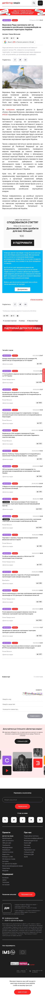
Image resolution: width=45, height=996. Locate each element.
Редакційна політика (31, 836)
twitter (4, 880)
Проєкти (6, 832)
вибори (22, 321)
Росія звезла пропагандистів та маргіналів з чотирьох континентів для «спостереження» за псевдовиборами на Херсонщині (22, 415)
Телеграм (5, 882)
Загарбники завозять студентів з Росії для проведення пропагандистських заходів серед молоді (20, 576)
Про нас (28, 832)
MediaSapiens (7, 838)
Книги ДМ (27, 843)
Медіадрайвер (7, 847)
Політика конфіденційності (33, 838)
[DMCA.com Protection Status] (14, 965)
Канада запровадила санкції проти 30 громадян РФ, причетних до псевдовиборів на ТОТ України (19, 359)
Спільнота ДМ (22, 741)
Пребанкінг (6, 845)
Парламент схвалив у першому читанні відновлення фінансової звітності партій (20, 539)
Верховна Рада (33, 321)
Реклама (27, 845)
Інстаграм (5, 885)
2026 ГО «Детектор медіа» (14, 920)
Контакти (27, 847)
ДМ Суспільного (8, 841)
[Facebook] (15, 60)
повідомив (10, 109)
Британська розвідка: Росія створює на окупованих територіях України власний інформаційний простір (21, 504)
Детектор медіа (7, 836)
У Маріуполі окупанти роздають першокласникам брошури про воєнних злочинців (22, 487)
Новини (15, 20)
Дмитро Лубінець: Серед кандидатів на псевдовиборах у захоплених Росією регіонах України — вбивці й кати (21, 455)
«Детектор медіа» (36, 299)
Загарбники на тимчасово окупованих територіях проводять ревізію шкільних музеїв (19, 631)
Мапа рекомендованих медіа (12, 866)
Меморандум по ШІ (31, 841)
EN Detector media (8, 859)
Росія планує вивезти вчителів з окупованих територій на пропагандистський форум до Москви (21, 520)
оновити (39, 690)
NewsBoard (6, 850)
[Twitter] (20, 60)
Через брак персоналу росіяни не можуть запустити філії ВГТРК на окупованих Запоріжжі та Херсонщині (21, 647)
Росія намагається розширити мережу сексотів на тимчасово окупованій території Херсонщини (19, 613)
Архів (26, 857)
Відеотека (5, 854)
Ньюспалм (6, 868)
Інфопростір (6, 20)
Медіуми (5, 871)
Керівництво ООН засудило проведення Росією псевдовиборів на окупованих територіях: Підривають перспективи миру (20, 435)
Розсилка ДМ (29, 854)
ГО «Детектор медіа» (9, 864)
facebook (5, 878)
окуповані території (10, 321)
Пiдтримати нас (26, 894)
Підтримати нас (29, 850)
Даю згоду (22, 992)
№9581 (5, 114)
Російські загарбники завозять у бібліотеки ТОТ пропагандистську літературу (18, 557)
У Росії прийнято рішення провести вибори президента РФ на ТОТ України (22, 375)
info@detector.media (11, 918)
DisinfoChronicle (7, 852)
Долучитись (22, 289)
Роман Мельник (14, 34)
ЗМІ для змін (6, 843)
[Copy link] (25, 60)
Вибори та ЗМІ (7, 857)
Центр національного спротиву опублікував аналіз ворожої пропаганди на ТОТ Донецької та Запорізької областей (22, 594)
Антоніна (5, 861)
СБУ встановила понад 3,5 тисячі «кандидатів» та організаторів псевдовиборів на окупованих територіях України (21, 471)
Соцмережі (7, 874)
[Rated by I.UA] (31, 965)
